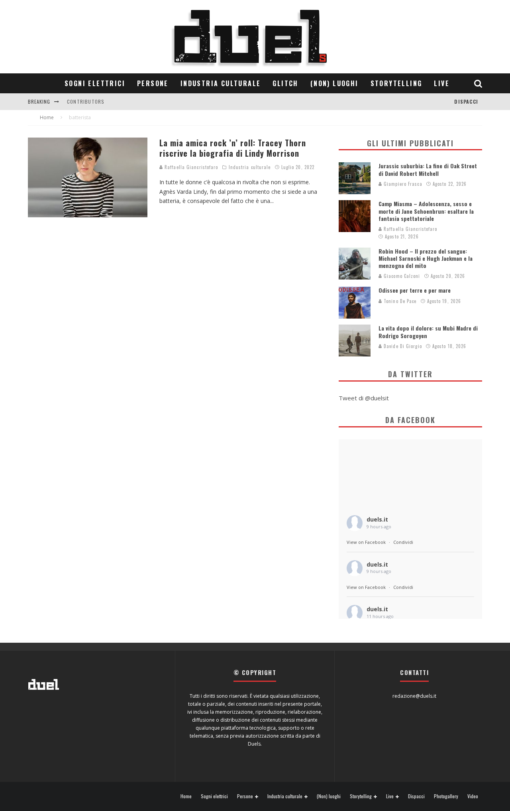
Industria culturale (220, 83)
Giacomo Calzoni (401, 276)
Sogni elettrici (95, 83)
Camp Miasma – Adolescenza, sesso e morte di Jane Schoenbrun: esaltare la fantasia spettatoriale (426, 210)
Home (186, 796)
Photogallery (446, 796)
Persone (153, 83)
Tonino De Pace (399, 301)
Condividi (403, 542)
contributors (85, 101)
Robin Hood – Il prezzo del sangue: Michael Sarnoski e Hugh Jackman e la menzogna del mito (426, 258)
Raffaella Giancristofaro (190, 167)
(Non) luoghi (334, 83)
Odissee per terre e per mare (415, 290)
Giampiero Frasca (402, 184)
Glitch (285, 83)
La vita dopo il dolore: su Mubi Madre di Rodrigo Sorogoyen (428, 331)
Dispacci (466, 101)
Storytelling (396, 83)
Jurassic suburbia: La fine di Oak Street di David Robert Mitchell (428, 169)
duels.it (377, 519)
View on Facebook (366, 542)
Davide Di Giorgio (402, 346)
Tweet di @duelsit (364, 398)
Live (441, 83)
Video (472, 796)
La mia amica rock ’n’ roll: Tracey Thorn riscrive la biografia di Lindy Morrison (232, 148)
